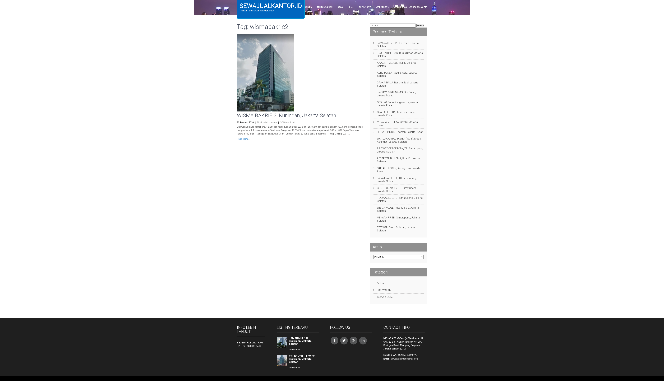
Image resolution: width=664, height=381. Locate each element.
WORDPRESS (382, 7)
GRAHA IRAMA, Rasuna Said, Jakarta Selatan (397, 84)
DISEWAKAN (384, 290)
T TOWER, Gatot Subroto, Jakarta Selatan (396, 229)
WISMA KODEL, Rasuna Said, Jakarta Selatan (398, 209)
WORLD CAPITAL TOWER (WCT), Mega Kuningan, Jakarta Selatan (399, 140)
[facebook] (334, 340)
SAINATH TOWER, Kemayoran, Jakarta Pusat (398, 170)
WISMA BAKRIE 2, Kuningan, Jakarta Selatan (286, 115)
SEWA (341, 7)
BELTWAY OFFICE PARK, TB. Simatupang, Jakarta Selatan (400, 150)
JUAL (351, 7)
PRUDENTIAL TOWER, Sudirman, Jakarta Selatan (400, 54)
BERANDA (307, 7)
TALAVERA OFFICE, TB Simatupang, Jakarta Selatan (397, 180)
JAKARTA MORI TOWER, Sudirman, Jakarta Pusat (396, 94)
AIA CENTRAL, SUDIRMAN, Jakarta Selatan (396, 64)
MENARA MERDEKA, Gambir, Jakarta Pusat (397, 123)
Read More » (243, 139)
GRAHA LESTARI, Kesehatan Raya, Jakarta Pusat (396, 114)
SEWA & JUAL (287, 122)
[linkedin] (363, 340)
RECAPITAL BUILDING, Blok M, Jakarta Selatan (398, 160)
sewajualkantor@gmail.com (404, 358)
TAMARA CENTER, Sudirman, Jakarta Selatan (398, 45)
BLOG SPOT (365, 7)
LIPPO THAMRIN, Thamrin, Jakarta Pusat (400, 131)
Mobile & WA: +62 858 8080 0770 (410, 7)
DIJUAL (381, 283)
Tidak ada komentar (267, 122)
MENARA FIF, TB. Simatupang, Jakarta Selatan (398, 219)
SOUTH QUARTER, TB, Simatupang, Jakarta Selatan (397, 189)
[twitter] (344, 340)
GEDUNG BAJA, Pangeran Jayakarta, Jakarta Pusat (397, 104)
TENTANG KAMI (325, 7)
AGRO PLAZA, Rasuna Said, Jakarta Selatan (397, 74)
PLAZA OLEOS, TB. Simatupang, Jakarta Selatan (400, 199)
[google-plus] (353, 340)
